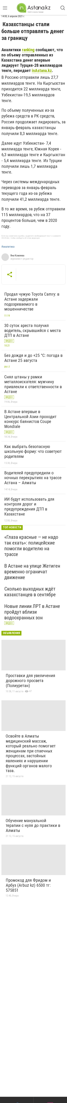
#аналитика (7, 246)
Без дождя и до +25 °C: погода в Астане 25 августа (33, 358)
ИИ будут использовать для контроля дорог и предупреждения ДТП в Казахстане (29, 507)
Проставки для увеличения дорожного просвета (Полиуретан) (30, 680)
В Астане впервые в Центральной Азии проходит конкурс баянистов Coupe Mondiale (30, 419)
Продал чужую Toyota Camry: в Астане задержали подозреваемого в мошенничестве (31, 302)
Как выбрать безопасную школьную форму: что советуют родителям (33, 451)
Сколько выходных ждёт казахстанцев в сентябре (30, 592)
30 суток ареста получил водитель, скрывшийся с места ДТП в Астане (32, 330)
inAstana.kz (42, 70)
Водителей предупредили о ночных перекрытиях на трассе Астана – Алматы (32, 477)
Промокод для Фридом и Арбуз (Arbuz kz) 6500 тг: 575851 (28, 885)
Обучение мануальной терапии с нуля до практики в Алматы (33, 825)
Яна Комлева (17, 255)
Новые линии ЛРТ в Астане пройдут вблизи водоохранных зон (32, 612)
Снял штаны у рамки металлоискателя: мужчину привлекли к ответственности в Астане (33, 384)
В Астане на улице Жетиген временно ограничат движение (32, 571)
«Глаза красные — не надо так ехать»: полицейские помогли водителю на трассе (31, 545)
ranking (28, 49)
